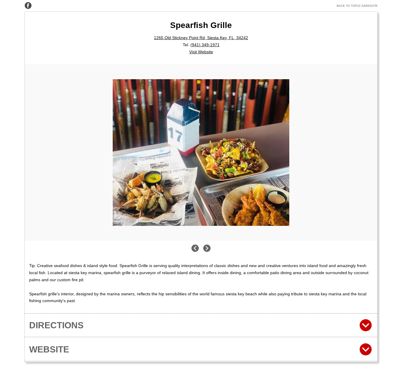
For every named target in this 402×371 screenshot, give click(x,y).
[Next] (206, 249)
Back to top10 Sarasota (357, 5)
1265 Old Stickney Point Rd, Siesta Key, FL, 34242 (201, 37)
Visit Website (201, 51)
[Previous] (195, 249)
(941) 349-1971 (205, 44)
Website (49, 349)
